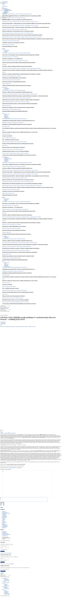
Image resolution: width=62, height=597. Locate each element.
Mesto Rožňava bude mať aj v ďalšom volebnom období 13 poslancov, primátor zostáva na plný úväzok (27, 38)
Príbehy (5, 200)
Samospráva (6, 160)
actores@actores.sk (12, 467)
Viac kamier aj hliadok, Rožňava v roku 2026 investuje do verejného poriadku (21, 15)
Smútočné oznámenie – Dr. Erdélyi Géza (12, 58)
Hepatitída (6, 11)
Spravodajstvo (5, 1)
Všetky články (6, 9)
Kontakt (3, 538)
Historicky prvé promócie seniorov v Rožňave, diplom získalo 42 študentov (21, 99)
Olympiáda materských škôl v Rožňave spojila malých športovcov (18, 120)
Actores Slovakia (8, 469)
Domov (1, 315)
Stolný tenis (6, 115)
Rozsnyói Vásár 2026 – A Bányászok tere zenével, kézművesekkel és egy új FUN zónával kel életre (26, 23)
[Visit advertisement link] (23, 501)
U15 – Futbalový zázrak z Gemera (10, 139)
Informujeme (4, 512)
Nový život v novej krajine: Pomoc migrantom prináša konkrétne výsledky (20, 54)
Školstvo (3, 511)
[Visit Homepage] (4, 2)
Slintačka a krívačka (8, 10)
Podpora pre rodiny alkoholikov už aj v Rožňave (14, 77)
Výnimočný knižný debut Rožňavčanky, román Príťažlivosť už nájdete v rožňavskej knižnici (25, 95)
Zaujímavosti (4, 6)
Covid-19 (5, 12)
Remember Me (4, 549)
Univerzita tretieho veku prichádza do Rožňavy (14, 81)
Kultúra (3, 48)
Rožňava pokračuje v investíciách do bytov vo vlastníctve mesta (18, 31)
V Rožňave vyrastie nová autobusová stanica (13, 42)
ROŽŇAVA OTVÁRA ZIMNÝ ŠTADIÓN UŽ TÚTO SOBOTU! (17, 124)
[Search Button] (9, 16)
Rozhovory (6, 51)
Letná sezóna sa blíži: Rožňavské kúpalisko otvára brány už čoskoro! (19, 155)
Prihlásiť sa (4, 532)
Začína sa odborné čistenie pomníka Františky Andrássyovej (17, 19)
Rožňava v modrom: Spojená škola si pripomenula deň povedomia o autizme (21, 74)
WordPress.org (5, 535)
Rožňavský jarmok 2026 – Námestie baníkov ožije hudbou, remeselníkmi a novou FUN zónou (25, 27)
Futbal (5, 263)
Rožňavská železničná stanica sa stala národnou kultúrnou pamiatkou (19, 103)
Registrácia (4, 531)
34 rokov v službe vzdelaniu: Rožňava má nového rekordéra (17, 66)
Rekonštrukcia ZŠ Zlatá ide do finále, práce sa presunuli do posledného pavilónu (22, 34)
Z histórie (6, 89)
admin (4, 321)
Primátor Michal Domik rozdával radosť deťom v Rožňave (16, 85)
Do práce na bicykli (7, 135)
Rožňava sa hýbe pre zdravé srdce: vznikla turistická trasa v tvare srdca (19, 132)
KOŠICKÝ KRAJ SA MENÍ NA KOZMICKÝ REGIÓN (14, 111)
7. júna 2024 (2, 322)
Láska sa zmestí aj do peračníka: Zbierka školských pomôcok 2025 (18, 62)
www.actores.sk (19, 467)
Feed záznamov (5, 533)
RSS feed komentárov (6, 534)
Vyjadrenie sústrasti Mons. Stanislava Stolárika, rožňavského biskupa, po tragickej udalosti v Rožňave (27, 70)
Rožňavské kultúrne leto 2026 (9, 46)
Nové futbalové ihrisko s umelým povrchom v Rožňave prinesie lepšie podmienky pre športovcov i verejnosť (29, 128)
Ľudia (3, 4)
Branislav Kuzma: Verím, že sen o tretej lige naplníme (15, 151)
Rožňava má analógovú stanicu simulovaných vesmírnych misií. (18, 107)
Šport (3, 7)
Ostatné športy (7, 117)
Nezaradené (5, 315)
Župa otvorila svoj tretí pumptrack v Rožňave (13, 147)
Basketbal (6, 116)
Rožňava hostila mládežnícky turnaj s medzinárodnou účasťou (17, 143)
